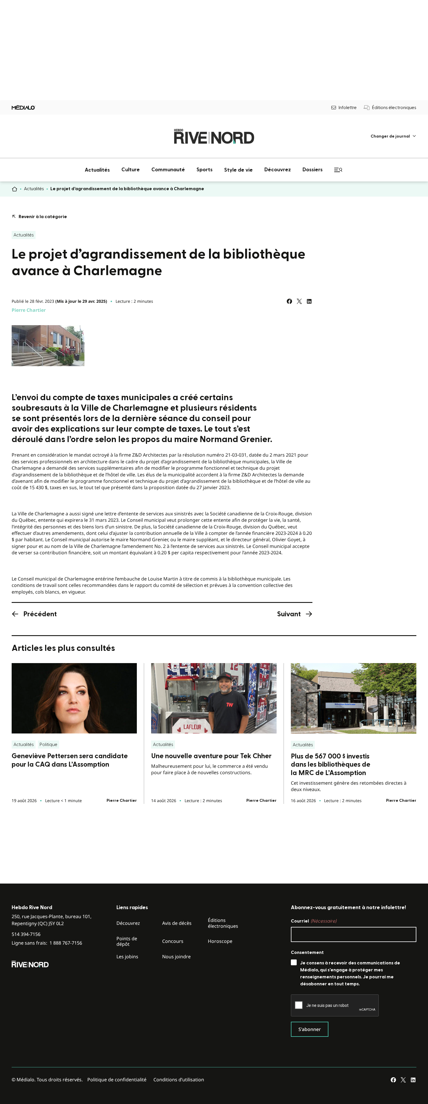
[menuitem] (393, 136)
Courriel (313, 921)
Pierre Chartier (29, 310)
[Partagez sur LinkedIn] (309, 301)
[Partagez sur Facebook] (289, 301)
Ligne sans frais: (47, 943)
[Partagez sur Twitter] (299, 301)
